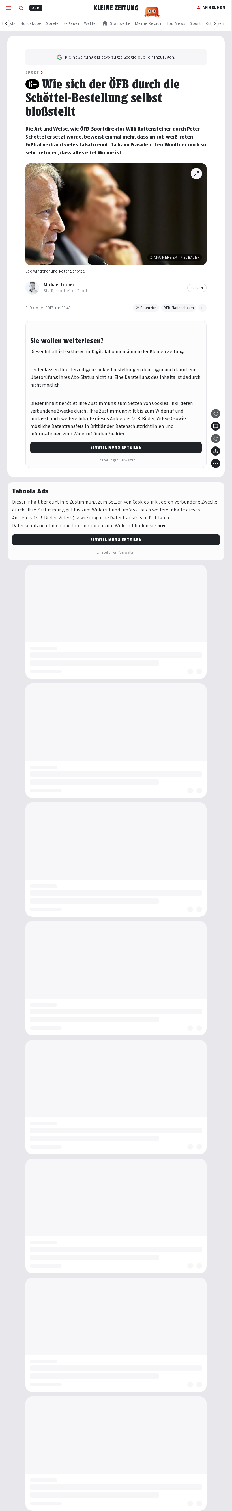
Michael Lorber (59, 284)
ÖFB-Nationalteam (179, 308)
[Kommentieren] (215, 426)
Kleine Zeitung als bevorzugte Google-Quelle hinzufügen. (120, 57)
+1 (202, 308)
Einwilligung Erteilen (116, 447)
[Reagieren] (215, 413)
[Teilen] (215, 451)
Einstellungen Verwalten (116, 460)
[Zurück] (6, 23)
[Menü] (8, 8)
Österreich (148, 308)
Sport (32, 72)
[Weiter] (214, 23)
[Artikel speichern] (215, 438)
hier (120, 433)
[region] (116, 23)
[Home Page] (116, 8)
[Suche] (21, 8)
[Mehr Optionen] (215, 463)
